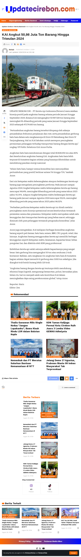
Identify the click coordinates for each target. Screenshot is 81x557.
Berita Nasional (10, 30)
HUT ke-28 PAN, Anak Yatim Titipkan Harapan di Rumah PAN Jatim (70, 523)
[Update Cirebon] (40, 9)
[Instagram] (31, 488)
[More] (24, 44)
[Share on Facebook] (11, 44)
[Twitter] (40, 548)
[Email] (17, 44)
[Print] (21, 44)
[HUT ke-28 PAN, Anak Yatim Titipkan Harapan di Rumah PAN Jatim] (70, 513)
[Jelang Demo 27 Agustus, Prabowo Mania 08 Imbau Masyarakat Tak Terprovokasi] (62, 348)
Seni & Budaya (33, 319)
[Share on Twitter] (14, 44)
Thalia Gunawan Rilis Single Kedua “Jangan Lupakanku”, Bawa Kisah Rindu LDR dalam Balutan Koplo (26, 328)
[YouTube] (43, 548)
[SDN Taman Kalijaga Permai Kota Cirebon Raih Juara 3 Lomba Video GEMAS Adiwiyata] (62, 310)
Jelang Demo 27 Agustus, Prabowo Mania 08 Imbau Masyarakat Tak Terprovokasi (30, 448)
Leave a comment (69, 387)
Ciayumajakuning (54, 319)
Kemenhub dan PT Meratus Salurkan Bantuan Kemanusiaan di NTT (26, 363)
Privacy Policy (30, 553)
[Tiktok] (50, 488)
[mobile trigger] (3, 9)
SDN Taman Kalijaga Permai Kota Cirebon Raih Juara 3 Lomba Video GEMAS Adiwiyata (30, 468)
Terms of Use (42, 553)
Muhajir (11, 49)
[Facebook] (37, 548)
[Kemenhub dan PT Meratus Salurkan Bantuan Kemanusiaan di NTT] (26, 348)
